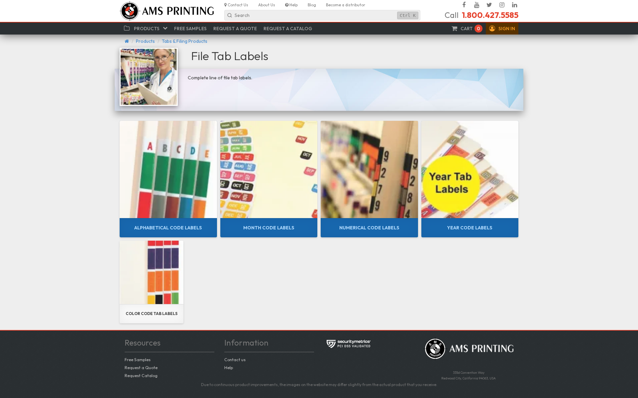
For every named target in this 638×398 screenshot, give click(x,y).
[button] (502, 29)
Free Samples (138, 359)
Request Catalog (141, 375)
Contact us (235, 359)
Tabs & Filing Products (184, 41)
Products (145, 41)
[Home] (127, 41)
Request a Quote (141, 367)
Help (228, 367)
